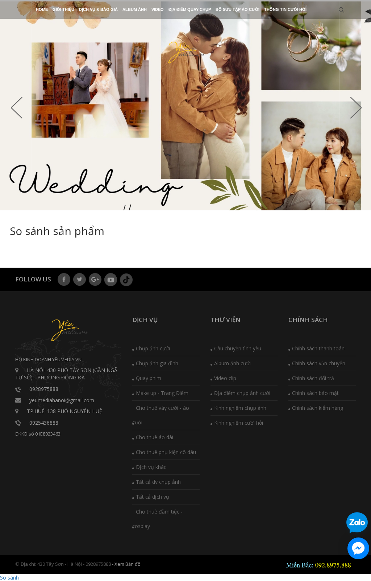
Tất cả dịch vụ (152, 496)
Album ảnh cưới (232, 363)
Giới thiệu (63, 9)
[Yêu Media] (185, 52)
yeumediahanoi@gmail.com (61, 400)
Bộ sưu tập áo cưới (237, 9)
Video (157, 9)
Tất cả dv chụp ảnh (158, 481)
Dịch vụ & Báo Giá (98, 9)
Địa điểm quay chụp (189, 9)
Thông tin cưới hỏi (285, 9)
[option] (185, 105)
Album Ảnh (134, 9)
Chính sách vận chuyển (318, 363)
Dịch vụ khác (151, 466)
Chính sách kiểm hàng (317, 407)
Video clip (225, 378)
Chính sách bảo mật (315, 393)
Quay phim (148, 378)
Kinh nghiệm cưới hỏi (238, 422)
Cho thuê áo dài (154, 437)
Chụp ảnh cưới (153, 348)
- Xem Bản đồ (126, 564)
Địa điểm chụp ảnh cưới (242, 393)
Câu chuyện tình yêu (237, 348)
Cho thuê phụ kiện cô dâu (166, 452)
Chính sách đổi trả (313, 378)
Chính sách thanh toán (318, 348)
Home (42, 9)
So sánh (9, 577)
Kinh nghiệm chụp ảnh (240, 407)
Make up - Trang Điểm (162, 393)
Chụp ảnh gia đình (157, 363)
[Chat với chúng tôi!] (358, 548)
